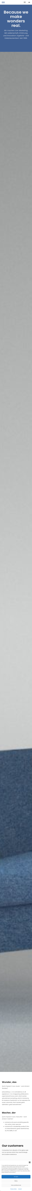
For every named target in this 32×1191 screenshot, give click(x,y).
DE (29, 2)
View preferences (16, 1185)
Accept (16, 1176)
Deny (16, 1181)
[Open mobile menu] (25, 2)
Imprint (20, 1189)
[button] (29, 1162)
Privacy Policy (13, 1189)
